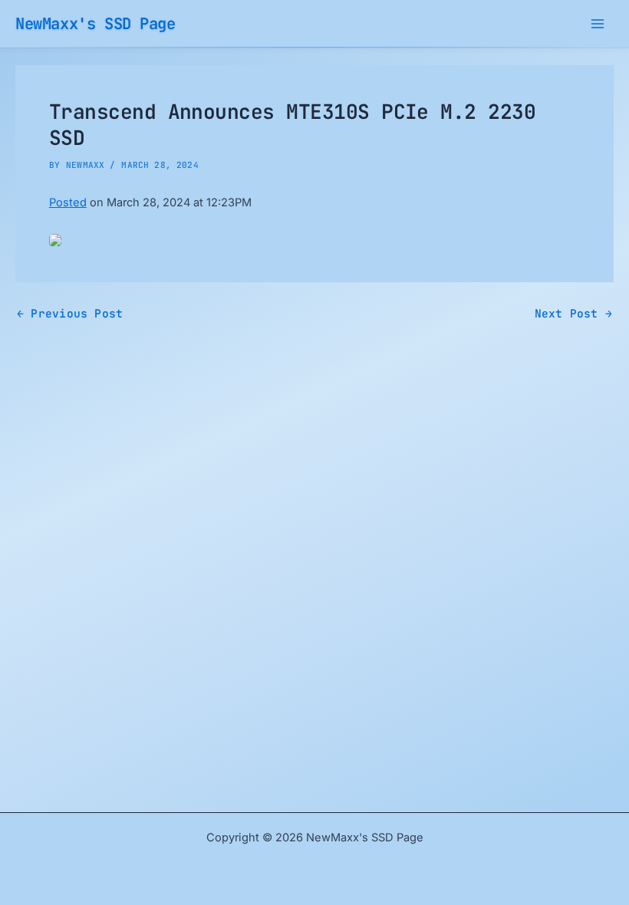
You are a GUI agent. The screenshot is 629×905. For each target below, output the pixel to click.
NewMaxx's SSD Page (95, 23)
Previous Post (70, 314)
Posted (68, 202)
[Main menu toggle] (597, 24)
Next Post (573, 314)
